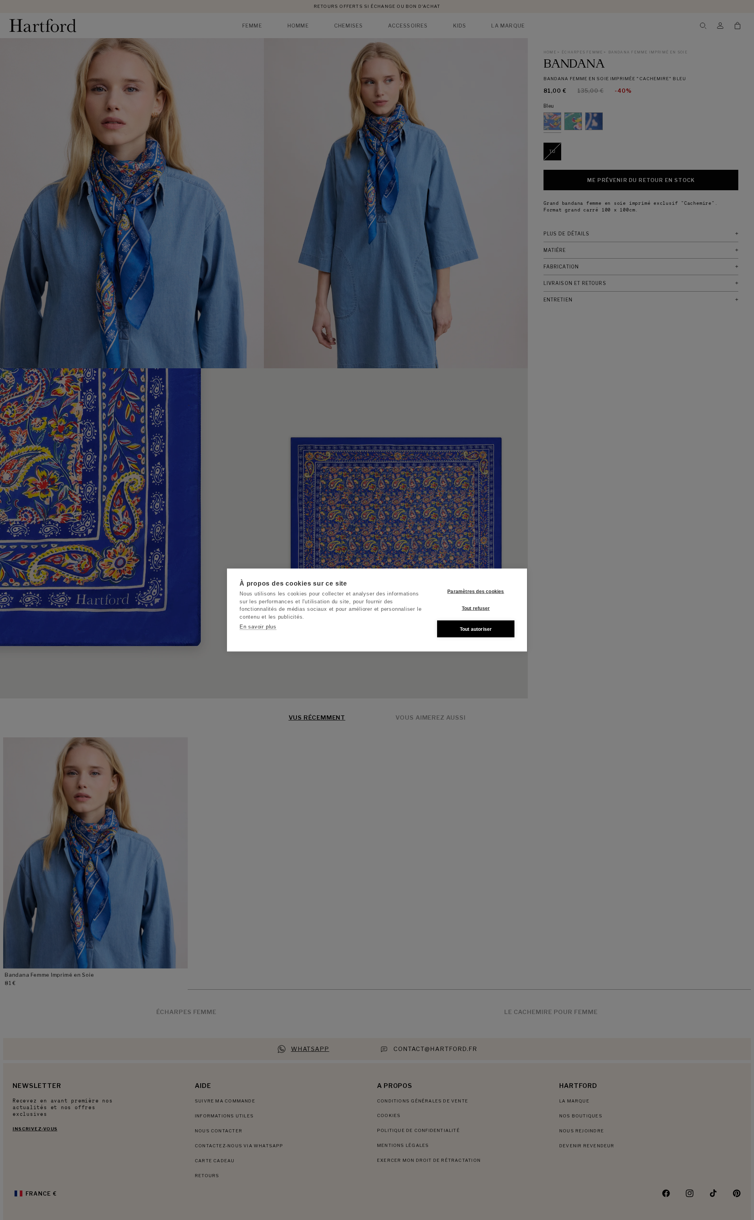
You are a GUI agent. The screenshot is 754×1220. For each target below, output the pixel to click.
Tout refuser (476, 608)
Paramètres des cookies (475, 591)
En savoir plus (258, 627)
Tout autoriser (476, 629)
